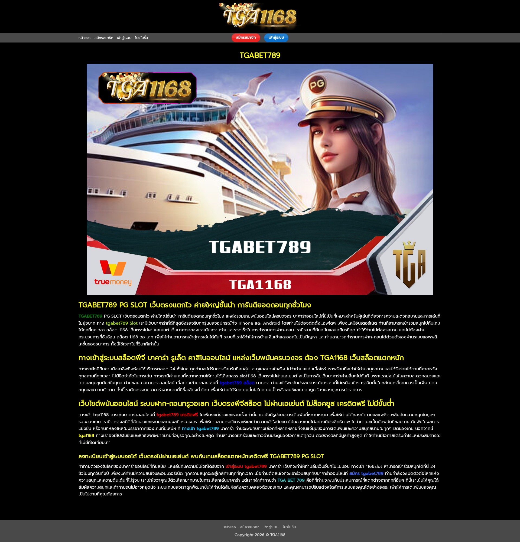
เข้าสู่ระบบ (124, 37)
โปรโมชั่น (141, 37)
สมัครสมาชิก (104, 37)
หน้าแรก (85, 37)
